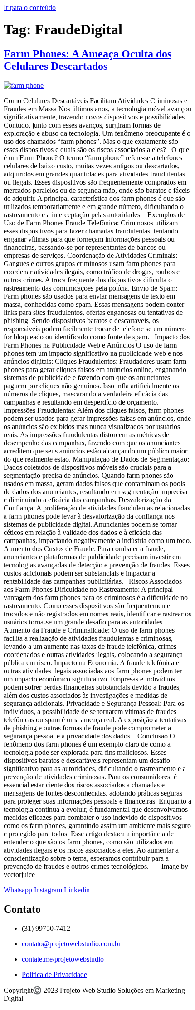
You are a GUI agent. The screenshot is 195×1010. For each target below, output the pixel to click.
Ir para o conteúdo (30, 7)
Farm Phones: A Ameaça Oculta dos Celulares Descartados (87, 60)
